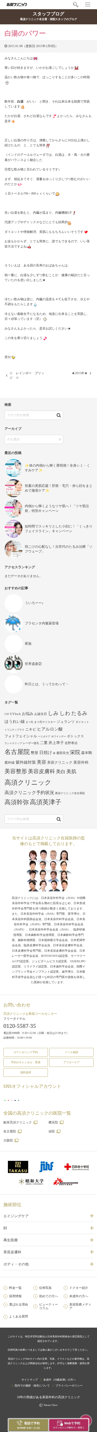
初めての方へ (48, 1296)
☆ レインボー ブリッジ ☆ (26, 375)
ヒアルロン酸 (50, 729)
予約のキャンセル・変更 (26, 1062)
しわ (65, 713)
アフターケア (71, 1062)
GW (7, 714)
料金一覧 (15, 1288)
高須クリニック (28, 782)
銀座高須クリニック (17, 1122)
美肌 (71, 771)
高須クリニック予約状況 (29, 792)
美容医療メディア (80, 1306)
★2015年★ (80, 373)
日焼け (45, 752)
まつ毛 (29, 722)
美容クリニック (59, 762)
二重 (44, 743)
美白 (60, 771)
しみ (53, 713)
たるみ (79, 713)
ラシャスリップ (13, 743)
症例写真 (45, 1288)
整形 (34, 753)
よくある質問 (18, 1316)
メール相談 (71, 1052)
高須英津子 (45, 802)
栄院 (75, 752)
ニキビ (30, 729)
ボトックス (75, 736)
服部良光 (62, 753)
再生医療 (10, 1239)
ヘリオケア (44, 736)
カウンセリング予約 (26, 1052)
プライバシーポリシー (69, 1385)
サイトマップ (29, 1379)
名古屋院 (17, 751)
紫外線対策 (26, 762)
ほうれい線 (15, 721)
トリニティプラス (14, 730)
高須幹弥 (17, 802)
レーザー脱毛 (31, 743)
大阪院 (8, 1140)
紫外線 (10, 762)
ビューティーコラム (48, 1306)
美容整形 (16, 771)
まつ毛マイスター (45, 722)
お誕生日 (40, 714)
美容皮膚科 (41, 771)
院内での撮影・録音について (32, 1385)
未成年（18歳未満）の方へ (59, 1379)
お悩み (27, 714)
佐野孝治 (71, 743)
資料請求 (25, 1072)
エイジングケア (16, 1215)
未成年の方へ (78, 1296)
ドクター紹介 (78, 1288)
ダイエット (82, 722)
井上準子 (56, 743)
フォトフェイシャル (21, 736)
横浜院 (53, 1122)
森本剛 (86, 753)
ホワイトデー (58, 736)
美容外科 (81, 762)
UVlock (15, 714)
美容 (41, 762)
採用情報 (15, 1296)
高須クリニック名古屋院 (70, 793)
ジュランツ (66, 722)
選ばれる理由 (18, 1304)
